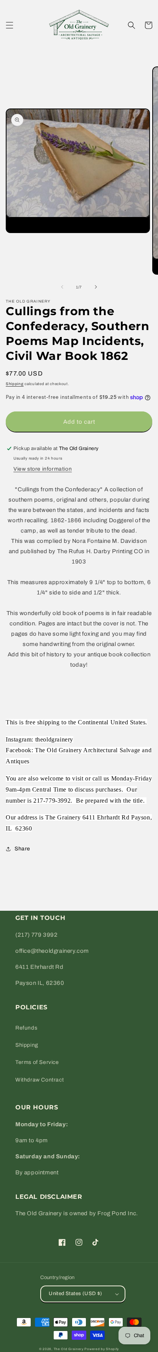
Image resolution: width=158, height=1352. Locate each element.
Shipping (15, 384)
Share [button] (22, 849)
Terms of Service (37, 1062)
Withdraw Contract (39, 1080)
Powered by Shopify (101, 1349)
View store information (42, 469)
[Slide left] (62, 286)
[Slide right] (95, 286)
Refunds (26, 1028)
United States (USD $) (75, 1293)
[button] (9, 25)
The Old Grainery (69, 1349)
